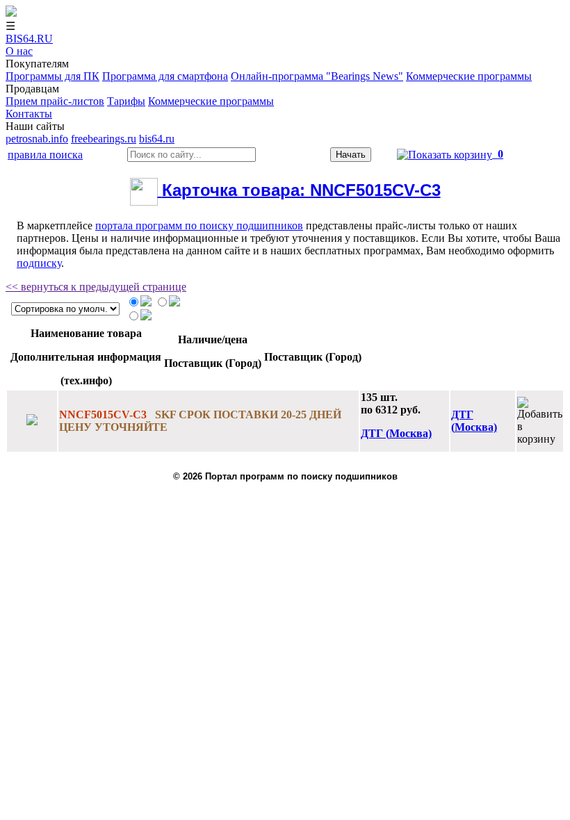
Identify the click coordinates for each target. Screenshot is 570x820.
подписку (39, 263)
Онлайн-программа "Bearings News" (317, 76)
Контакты (29, 114)
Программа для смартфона (165, 76)
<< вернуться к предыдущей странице (96, 287)
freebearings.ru (103, 139)
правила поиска (45, 155)
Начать (351, 154)
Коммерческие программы (469, 76)
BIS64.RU (29, 38)
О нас (19, 51)
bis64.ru (156, 139)
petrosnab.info (37, 139)
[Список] (174, 303)
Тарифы (126, 101)
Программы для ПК (52, 76)
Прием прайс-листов (55, 101)
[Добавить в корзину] (539, 421)
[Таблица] (146, 303)
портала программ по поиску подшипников (199, 225)
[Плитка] (146, 316)
